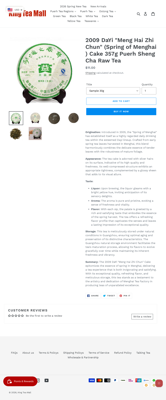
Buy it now (121, 111)
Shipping (90, 72)
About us (28, 352)
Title (89, 84)
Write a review (142, 316)
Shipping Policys (73, 352)
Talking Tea (143, 352)
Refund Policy (122, 352)
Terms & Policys (48, 352)
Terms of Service (99, 352)
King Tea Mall (24, 392)
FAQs (14, 352)
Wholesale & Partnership (83, 357)
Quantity (147, 84)
